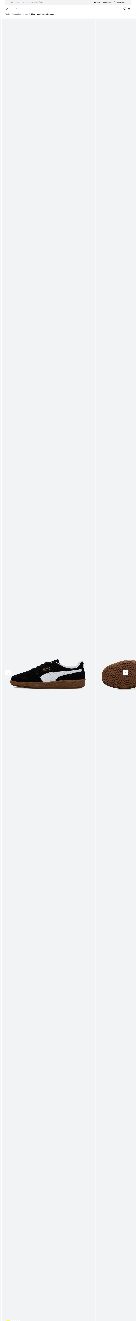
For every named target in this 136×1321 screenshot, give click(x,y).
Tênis (7, 14)
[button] (17, 8)
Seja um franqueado (103, 2)
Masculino (16, 14)
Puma (26, 14)
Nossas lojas (120, 2)
